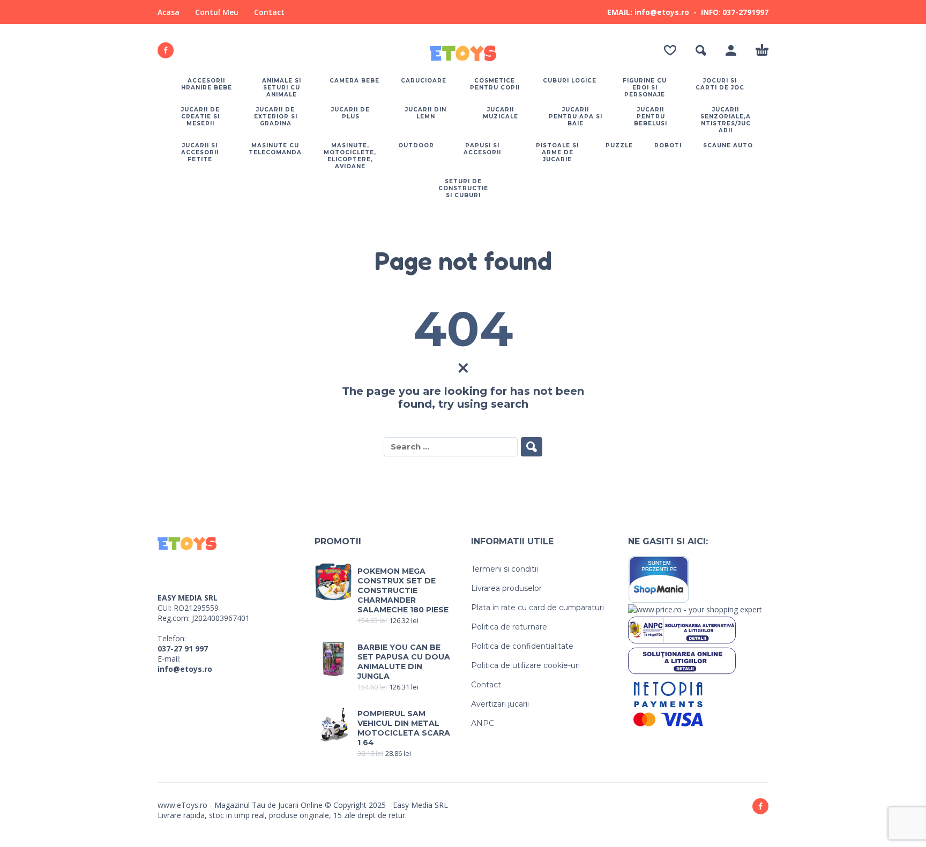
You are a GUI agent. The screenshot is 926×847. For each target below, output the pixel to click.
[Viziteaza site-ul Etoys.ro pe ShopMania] (659, 578)
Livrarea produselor (506, 588)
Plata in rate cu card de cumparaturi (537, 607)
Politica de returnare (509, 627)
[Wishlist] (670, 50)
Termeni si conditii (504, 569)
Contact (269, 12)
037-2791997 (745, 12)
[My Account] (731, 50)
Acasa (169, 12)
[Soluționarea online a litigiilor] (682, 660)
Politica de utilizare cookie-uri (525, 665)
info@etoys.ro (185, 669)
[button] (701, 50)
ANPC (482, 723)
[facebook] (166, 50)
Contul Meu (216, 12)
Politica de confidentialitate (522, 646)
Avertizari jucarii (500, 704)
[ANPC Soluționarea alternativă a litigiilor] (682, 629)
